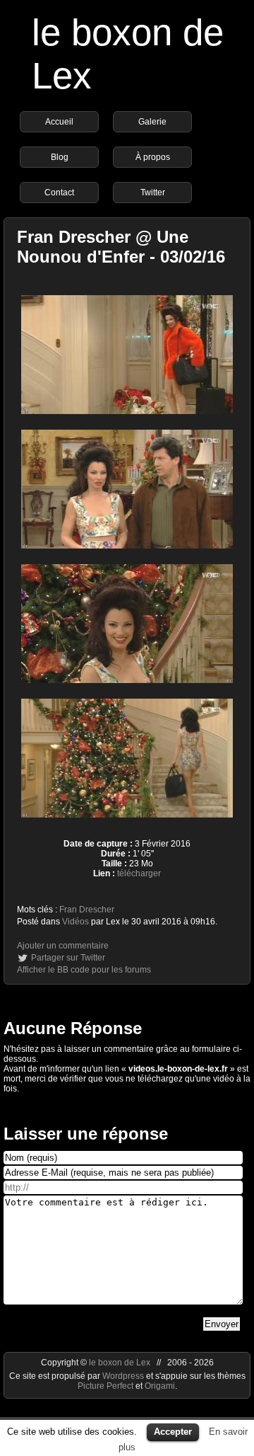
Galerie (152, 122)
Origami (160, 1386)
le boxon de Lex (119, 1363)
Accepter (173, 1431)
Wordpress (124, 1376)
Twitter (152, 192)
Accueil (59, 122)
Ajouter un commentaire (63, 946)
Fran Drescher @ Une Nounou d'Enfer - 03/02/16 (121, 246)
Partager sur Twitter (68, 958)
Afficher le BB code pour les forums (84, 970)
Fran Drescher (86, 910)
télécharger (139, 873)
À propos (152, 157)
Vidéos (75, 922)
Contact (59, 192)
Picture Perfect (105, 1386)
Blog (59, 157)
